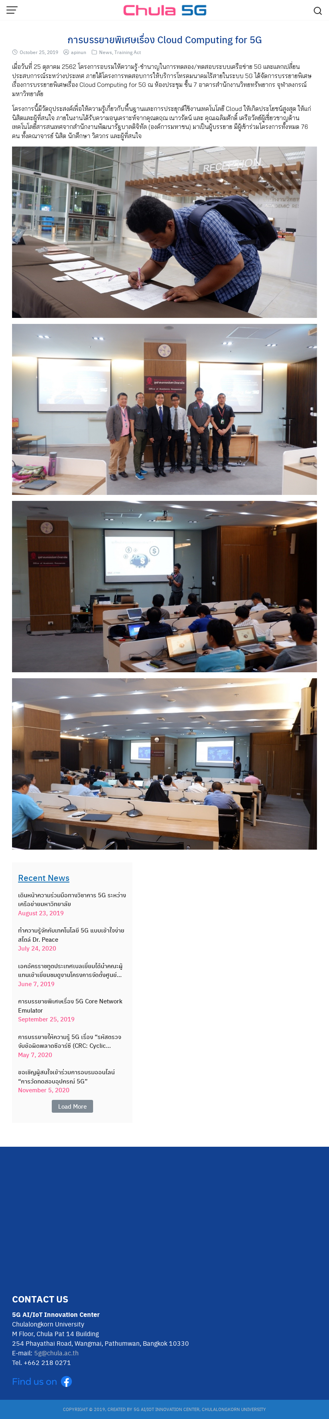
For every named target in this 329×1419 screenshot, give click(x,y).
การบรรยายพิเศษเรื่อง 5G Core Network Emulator (70, 1006)
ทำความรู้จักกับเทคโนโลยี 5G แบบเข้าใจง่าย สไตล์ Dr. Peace (71, 935)
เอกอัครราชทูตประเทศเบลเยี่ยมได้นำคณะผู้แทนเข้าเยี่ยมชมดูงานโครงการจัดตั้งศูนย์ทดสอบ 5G (70, 970)
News (105, 52)
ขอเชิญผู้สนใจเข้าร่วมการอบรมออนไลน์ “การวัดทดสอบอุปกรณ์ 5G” (66, 1076)
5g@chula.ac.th (56, 1352)
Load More (72, 1106)
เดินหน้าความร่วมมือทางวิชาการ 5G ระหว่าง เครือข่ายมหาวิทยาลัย (72, 899)
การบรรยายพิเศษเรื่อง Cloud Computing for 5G (164, 39)
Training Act (127, 52)
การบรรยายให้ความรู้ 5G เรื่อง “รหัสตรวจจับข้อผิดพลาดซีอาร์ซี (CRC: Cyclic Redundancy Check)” (69, 1041)
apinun (78, 52)
